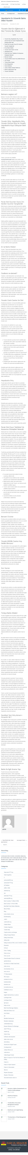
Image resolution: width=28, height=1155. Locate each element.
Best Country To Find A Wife (11, 903)
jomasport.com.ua (8, 979)
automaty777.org (8, 895)
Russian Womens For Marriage (11, 1026)
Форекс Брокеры (8, 1072)
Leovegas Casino (22, 840)
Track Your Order (16, 4)
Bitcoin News (7, 908)
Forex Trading (7, 950)
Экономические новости (10, 1077)
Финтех (6, 1069)
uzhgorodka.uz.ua (8, 1049)
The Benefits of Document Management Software (14, 1103)
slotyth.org (6, 1031)
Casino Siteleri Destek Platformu (12, 67)
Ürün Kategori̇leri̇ (9, 64)
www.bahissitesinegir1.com (7, 159)
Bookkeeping (7, 916)
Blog (5, 911)
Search (20, 10)
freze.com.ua (7, 953)
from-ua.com (7, 955)
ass (5, 893)
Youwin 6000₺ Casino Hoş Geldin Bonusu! (15, 58)
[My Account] (23, 10)
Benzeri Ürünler (8, 57)
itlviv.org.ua (6, 976)
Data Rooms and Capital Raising (15, 1110)
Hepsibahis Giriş (8, 51)
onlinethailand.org (8, 1023)
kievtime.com (7, 984)
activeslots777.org (8, 882)
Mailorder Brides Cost (9, 1010)
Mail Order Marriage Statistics (11, 1008)
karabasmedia (7, 982)
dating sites (6, 940)
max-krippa (6, 1013)
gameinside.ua (7, 961)
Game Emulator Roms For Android (12, 958)
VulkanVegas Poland (9, 1055)
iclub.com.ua (7, 966)
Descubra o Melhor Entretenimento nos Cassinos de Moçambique (17, 1089)
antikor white (7, 888)
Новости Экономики (9, 1067)
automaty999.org (8, 898)
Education (6, 945)
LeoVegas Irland (8, 1000)
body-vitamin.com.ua (9, 914)
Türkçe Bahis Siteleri (9, 62)
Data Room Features (12, 1095)
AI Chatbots (6, 885)
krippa (5, 992)
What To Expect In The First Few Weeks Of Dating (14, 1058)
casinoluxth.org (7, 921)
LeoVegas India (7, 997)
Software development (9, 1036)
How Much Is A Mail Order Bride (11, 963)
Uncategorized (10, 13)
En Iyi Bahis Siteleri (9, 48)
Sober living (7, 1034)
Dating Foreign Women (9, 935)
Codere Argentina (8, 927)
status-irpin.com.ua (8, 1039)
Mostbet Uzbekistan (9, 1021)
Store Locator (5, 4)
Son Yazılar (7, 60)
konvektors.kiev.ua (8, 987)
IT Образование (8, 974)
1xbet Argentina (7, 874)
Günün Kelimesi (8, 66)
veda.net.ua (7, 1052)
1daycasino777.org (8, 872)
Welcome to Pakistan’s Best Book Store (10, 1)
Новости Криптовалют (10, 1064)
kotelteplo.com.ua (8, 989)
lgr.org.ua (6, 1002)
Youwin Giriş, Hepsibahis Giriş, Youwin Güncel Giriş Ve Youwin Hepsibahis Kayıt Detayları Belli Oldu (14, 40)
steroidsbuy (7, 1042)
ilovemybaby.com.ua (9, 968)
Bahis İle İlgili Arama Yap (10, 69)
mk (4, 1015)
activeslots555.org (8, 880)
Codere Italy (7, 929)
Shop (24, 4)
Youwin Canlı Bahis (9, 71)
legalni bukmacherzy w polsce (11, 995)
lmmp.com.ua (7, 1005)
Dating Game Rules (8, 937)
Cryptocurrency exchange (10, 932)
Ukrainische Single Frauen (10, 1044)
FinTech (6, 948)
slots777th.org (7, 1028)
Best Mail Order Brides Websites (12, 906)
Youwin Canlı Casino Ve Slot (11, 49)
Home (2, 13)
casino (5, 919)
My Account (7, 7)
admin (4, 829)
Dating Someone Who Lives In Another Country (15, 942)
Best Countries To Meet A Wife (11, 901)
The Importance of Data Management (17, 1117)
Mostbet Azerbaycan (9, 1018)
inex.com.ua (7, 971)
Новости (6, 1062)
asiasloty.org (7, 890)
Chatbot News (7, 924)
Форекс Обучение (8, 1075)
